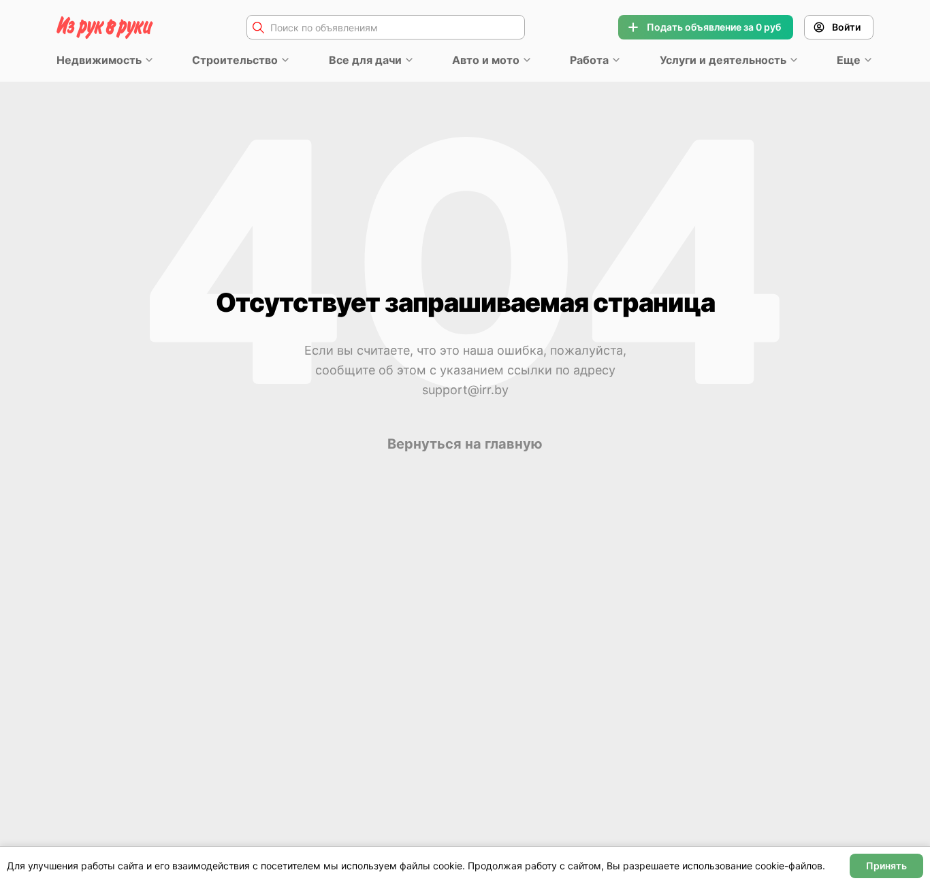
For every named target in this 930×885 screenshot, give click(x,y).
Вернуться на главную (465, 444)
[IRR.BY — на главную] (105, 27)
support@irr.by (465, 390)
